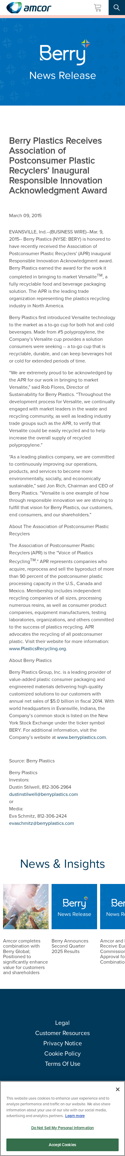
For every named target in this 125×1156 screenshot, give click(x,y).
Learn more (75, 1116)
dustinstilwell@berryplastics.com (43, 794)
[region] (62, 1118)
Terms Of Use (62, 1063)
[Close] (117, 1089)
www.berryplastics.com (81, 737)
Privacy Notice (62, 1043)
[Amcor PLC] (29, 7)
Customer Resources (62, 1032)
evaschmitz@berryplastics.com (41, 823)
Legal (62, 1022)
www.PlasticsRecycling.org (37, 648)
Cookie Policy (62, 1053)
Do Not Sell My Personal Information (62, 1128)
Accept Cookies (62, 1145)
